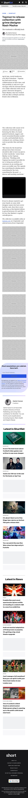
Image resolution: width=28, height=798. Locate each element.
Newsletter (22, 71)
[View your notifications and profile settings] (19, 2)
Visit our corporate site (19, 789)
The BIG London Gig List (19, 6)
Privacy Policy (14, 768)
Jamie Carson (12, 33)
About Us (14, 760)
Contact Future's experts (14, 763)
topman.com (6, 221)
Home (4, 13)
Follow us (13, 71)
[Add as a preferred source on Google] (14, 781)
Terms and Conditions (14, 765)
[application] (14, 185)
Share (6, 71)
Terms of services (21, 380)
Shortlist (12, 13)
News (23, 34)
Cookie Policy (14, 770)
